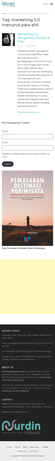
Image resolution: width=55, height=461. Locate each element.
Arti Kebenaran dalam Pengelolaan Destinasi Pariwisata (26, 351)
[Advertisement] (27, 286)
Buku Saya (34, 447)
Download (33, 451)
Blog (20, 46)
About (17, 447)
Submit (7, 164)
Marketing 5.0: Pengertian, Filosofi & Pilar (34, 37)
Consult (45, 447)
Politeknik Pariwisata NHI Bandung (24, 404)
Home (4, 13)
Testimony (22, 451)
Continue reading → (29, 112)
